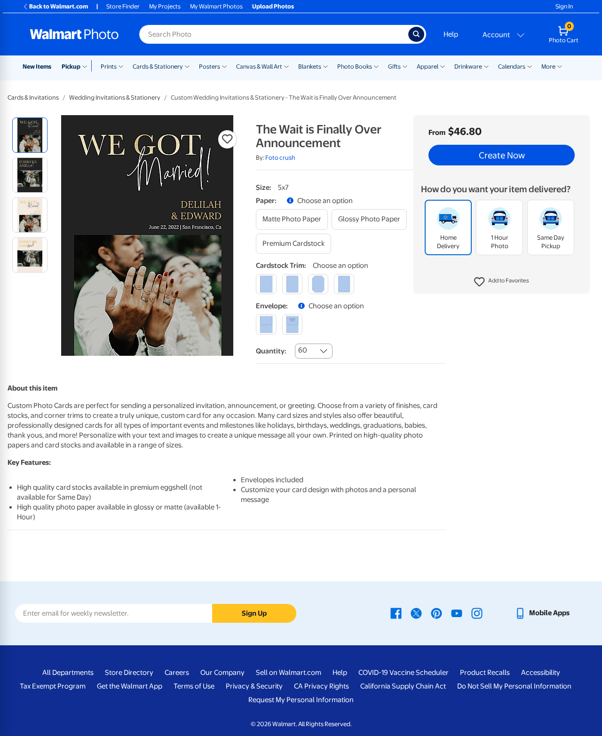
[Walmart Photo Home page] (74, 34)
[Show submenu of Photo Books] (376, 65)
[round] (292, 284)
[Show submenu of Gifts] (405, 65)
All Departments (68, 672)
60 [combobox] (302, 350)
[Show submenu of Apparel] (442, 65)
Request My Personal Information (301, 700)
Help (451, 34)
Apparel (427, 66)
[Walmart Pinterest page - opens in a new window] (436, 613)
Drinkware (468, 66)
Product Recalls (485, 672)
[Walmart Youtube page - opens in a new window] (456, 613)
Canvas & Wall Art (259, 66)
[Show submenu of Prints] (121, 65)
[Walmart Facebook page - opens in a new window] (396, 613)
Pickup (71, 66)
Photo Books (354, 66)
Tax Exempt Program (53, 686)
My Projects (165, 6)
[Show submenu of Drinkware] (486, 65)
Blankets (309, 66)
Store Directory (129, 672)
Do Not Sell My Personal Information (514, 686)
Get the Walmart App (129, 686)
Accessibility (540, 672)
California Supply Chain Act (403, 686)
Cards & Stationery (158, 66)
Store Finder (123, 6)
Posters (209, 66)
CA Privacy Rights (321, 686)
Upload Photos (273, 6)
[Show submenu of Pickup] (87, 65)
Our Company (222, 672)
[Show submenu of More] (559, 65)
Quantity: (271, 351)
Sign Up (254, 613)
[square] (266, 284)
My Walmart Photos (216, 6)
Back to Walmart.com (58, 6)
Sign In (564, 6)
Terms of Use (194, 686)
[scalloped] (344, 284)
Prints (109, 66)
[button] (501, 282)
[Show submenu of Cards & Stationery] (187, 65)
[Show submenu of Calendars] (529, 65)
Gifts (394, 66)
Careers (177, 672)
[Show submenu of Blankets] (325, 65)
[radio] (30, 135)
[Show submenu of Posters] (224, 65)
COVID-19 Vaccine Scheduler (403, 672)
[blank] (266, 324)
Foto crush (280, 157)
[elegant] (318, 284)
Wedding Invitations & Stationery (114, 97)
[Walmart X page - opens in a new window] (416, 613)
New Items (37, 66)
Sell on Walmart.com (288, 672)
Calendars (511, 66)
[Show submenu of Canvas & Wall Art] (286, 65)
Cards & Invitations (33, 97)
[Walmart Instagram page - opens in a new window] (477, 613)
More (548, 66)
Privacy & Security (254, 686)
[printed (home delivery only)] (292, 324)
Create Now (502, 155)
